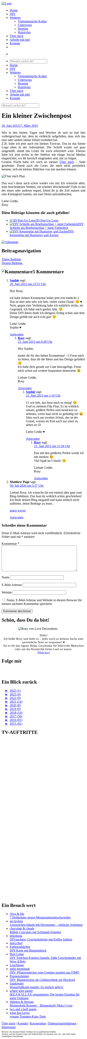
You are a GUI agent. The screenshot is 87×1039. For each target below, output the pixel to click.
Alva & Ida (17, 913)
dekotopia (16, 936)
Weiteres (15, 17)
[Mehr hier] (43, 652)
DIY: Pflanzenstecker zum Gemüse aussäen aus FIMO (44, 972)
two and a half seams (23, 1009)
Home (14, 10)
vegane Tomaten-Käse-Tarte (28, 1016)
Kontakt (15, 43)
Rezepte (23, 28)
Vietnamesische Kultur (32, 21)
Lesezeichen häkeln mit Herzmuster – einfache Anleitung (46, 924)
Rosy (21, 338)
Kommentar (10, 543)
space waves (18, 510)
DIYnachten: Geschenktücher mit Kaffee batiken (41, 939)
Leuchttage (17, 965)
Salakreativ (17, 983)
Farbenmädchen (20, 947)
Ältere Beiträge (11, 259)
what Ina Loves (20, 1013)
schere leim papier (21, 991)
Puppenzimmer (19, 976)
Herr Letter (17, 954)
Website (7, 592)
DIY (13, 14)
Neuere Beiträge (12, 263)
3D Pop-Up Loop (47, 220)
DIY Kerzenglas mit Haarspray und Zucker (42, 233)
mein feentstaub (20, 969)
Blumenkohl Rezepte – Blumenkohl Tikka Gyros (41, 1005)
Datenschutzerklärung (62, 1023)
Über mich (16, 36)
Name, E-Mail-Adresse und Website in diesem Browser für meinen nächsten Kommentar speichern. (42, 602)
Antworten (16, 334)
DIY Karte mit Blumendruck (28, 950)
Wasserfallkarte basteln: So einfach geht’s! (36, 987)
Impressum (9, 1027)
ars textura (16, 921)
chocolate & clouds (22, 928)
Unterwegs (25, 25)
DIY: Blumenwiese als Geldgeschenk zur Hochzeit (42, 980)
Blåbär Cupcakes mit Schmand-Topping (35, 932)
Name (5, 577)
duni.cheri (16, 943)
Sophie (14, 280)
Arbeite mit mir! (20, 39)
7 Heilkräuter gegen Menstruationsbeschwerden (40, 917)
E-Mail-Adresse (12, 585)
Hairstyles (24, 32)
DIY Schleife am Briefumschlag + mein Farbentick (47, 225)
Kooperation (38, 1023)
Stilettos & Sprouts (22, 1002)
